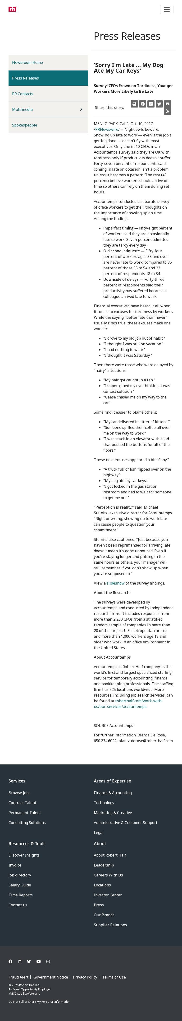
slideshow (116, 583)
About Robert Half (110, 855)
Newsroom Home (27, 62)
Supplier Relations (110, 924)
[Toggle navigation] (166, 9)
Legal (99, 832)
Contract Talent (22, 802)
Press (99, 905)
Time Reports (21, 895)
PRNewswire (106, 129)
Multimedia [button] (22, 109)
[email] (167, 104)
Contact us (18, 905)
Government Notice (50, 977)
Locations (102, 885)
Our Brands (104, 915)
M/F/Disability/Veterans (24, 994)
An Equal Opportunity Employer (30, 989)
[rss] (167, 111)
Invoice (15, 865)
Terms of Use (114, 977)
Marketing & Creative (113, 812)
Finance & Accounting (113, 792)
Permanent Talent (25, 812)
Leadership (104, 865)
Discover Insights (24, 855)
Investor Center (108, 895)
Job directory (20, 875)
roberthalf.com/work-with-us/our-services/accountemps (128, 703)
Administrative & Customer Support (125, 822)
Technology (104, 802)
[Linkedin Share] (151, 104)
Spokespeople (24, 125)
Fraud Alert (18, 977)
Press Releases (33, 78)
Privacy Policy (85, 977)
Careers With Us (108, 875)
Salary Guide (20, 885)
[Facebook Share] (142, 104)
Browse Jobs (20, 792)
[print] (134, 104)
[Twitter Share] (159, 104)
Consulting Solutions (27, 822)
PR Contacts (22, 93)
